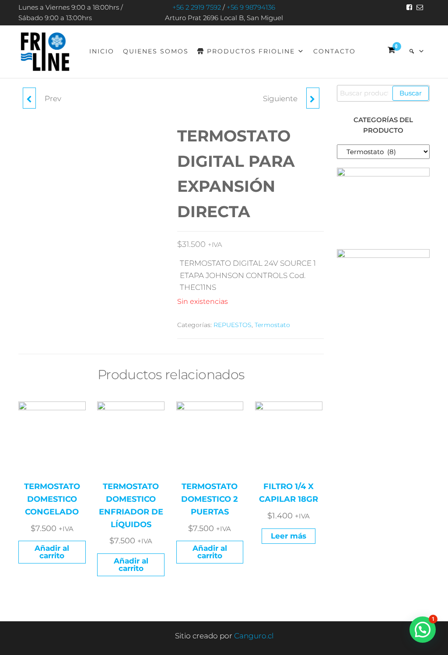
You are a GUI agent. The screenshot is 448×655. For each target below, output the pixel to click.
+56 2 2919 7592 (196, 7)
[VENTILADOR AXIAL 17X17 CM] (29, 98)
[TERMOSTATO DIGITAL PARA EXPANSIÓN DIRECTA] (312, 98)
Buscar (410, 93)
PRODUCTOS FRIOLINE (251, 51)
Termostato (272, 325)
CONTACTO (334, 51)
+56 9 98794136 (251, 7)
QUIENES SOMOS (156, 51)
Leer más (288, 536)
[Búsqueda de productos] (417, 51)
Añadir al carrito (52, 552)
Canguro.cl (253, 635)
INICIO (101, 51)
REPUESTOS (233, 325)
